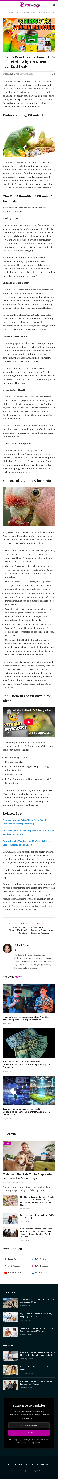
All (53, 74)
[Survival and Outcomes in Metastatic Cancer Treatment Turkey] (10, 1332)
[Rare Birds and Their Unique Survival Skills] (10, 1370)
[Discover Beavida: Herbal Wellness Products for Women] (10, 1385)
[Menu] (4, 5)
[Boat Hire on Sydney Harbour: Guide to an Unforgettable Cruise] (10, 1218)
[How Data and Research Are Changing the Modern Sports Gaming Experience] (29, 998)
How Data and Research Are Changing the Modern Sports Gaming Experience (26, 1018)
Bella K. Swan (11, 74)
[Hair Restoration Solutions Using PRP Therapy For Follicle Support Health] (10, 1356)
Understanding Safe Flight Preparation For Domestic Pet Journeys (28, 1176)
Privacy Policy (25, 1442)
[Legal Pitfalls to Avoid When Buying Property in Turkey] (10, 1317)
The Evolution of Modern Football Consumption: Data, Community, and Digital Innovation (26, 1064)
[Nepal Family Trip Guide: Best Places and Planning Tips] (10, 1303)
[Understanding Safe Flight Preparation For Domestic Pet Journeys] (29, 1156)
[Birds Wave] (30, 5)
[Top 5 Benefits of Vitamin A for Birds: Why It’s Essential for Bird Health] (29, 35)
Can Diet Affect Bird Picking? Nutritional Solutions (18, 930)
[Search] (53, 5)
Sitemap (45, 1464)
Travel (7, 1143)
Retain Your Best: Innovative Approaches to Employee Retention (42, 930)
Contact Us (32, 1464)
